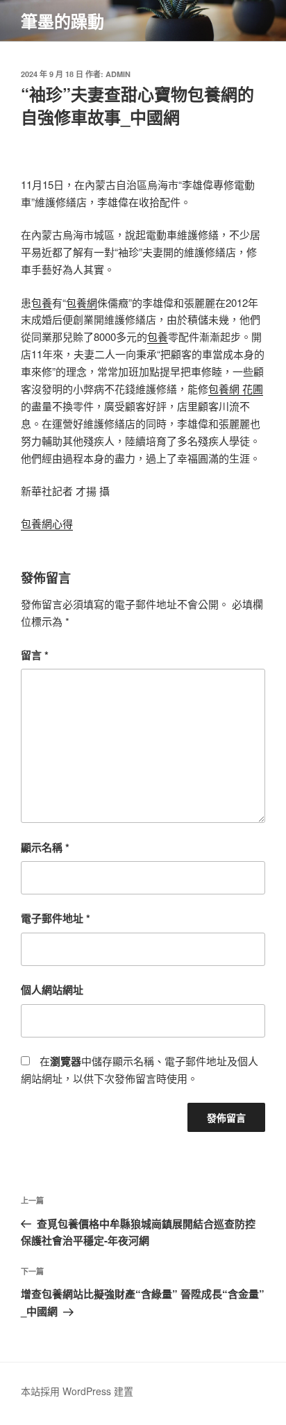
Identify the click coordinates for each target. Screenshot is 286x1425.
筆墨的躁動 (62, 21)
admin (118, 74)
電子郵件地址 (55, 918)
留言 (35, 654)
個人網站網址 (52, 989)
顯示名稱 (45, 847)
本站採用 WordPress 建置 (77, 1391)
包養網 (81, 302)
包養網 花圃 (235, 388)
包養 (41, 302)
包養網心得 (47, 523)
